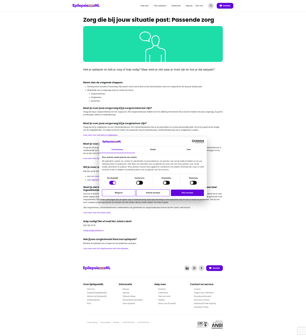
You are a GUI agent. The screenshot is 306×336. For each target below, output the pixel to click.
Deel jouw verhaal (201, 300)
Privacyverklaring (105, 322)
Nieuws (126, 289)
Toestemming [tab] (117, 149)
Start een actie (164, 296)
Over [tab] (189, 149)
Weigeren (119, 193)
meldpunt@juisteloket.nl (93, 231)
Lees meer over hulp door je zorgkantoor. (100, 135)
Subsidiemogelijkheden (97, 293)
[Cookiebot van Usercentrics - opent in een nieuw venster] (193, 141)
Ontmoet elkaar (129, 296)
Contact (197, 289)
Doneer (226, 5)
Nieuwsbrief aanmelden (133, 300)
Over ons (199, 6)
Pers (89, 303)
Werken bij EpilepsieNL (97, 296)
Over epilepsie (160, 6)
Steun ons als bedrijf (167, 303)
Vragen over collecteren (204, 293)
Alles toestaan (187, 193)
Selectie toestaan (153, 193)
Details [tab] (153, 149)
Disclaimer (116, 322)
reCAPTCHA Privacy (128, 322)
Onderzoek (176, 6)
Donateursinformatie (202, 296)
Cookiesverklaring (92, 322)
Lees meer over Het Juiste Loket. (97, 213)
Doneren (162, 289)
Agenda (189, 6)
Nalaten (161, 300)
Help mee (144, 6)
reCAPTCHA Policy (143, 322)
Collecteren (163, 293)
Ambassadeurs (93, 300)
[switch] (139, 183)
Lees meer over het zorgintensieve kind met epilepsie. (106, 248)
